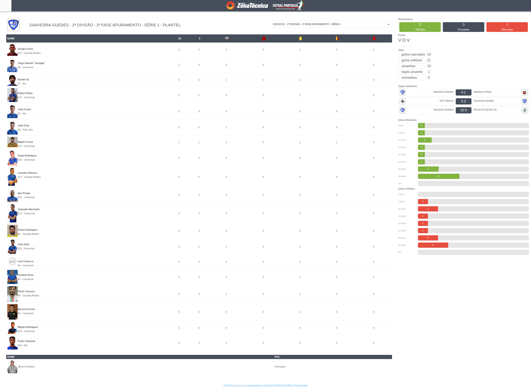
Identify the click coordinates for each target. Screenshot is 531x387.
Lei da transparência (252, 385)
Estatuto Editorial (275, 385)
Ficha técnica (231, 385)
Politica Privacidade (296, 385)
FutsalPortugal (265, 5)
